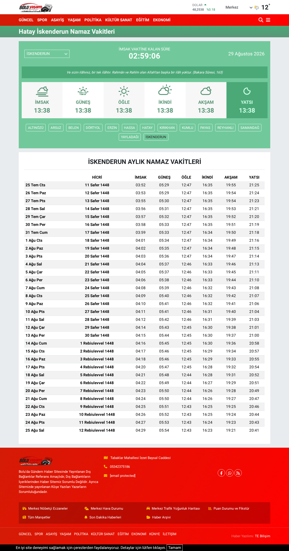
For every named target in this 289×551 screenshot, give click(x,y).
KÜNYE (154, 534)
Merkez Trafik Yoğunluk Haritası (176, 508)
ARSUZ (56, 128)
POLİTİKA (92, 20)
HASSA (129, 128)
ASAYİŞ (57, 20)
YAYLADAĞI (130, 137)
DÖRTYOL (93, 128)
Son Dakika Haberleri (105, 517)
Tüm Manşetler (39, 517)
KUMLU (187, 128)
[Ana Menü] (267, 20)
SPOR (42, 20)
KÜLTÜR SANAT (118, 20)
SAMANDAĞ (249, 128)
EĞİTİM (142, 20)
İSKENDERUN (156, 137)
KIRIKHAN (167, 128)
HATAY (147, 128)
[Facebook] (221, 473)
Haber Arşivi (161, 517)
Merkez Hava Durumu (107, 508)
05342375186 (120, 467)
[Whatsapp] (229, 473)
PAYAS (205, 128)
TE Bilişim (262, 536)
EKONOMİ (161, 20)
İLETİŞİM (169, 534)
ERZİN (112, 128)
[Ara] (261, 20)
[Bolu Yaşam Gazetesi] (36, 7)
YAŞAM (74, 20)
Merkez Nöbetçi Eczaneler (48, 508)
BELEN (73, 128)
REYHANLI (225, 128)
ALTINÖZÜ (36, 128)
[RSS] (238, 473)
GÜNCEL (26, 20)
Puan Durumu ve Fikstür (231, 508)
